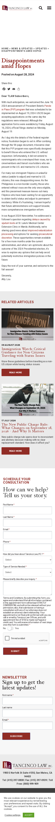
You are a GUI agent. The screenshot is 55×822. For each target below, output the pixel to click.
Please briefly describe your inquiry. (20, 579)
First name (8, 695)
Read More (15, 372)
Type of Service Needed (15, 566)
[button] (49, 8)
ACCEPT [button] (28, 815)
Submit (15, 651)
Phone (7, 542)
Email (6, 529)
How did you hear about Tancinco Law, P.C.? (23, 554)
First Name (9, 504)
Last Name (9, 517)
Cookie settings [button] (12, 815)
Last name (7, 707)
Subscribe (16, 736)
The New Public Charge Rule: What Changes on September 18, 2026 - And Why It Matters (27, 428)
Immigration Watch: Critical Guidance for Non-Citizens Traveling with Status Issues (24, 353)
